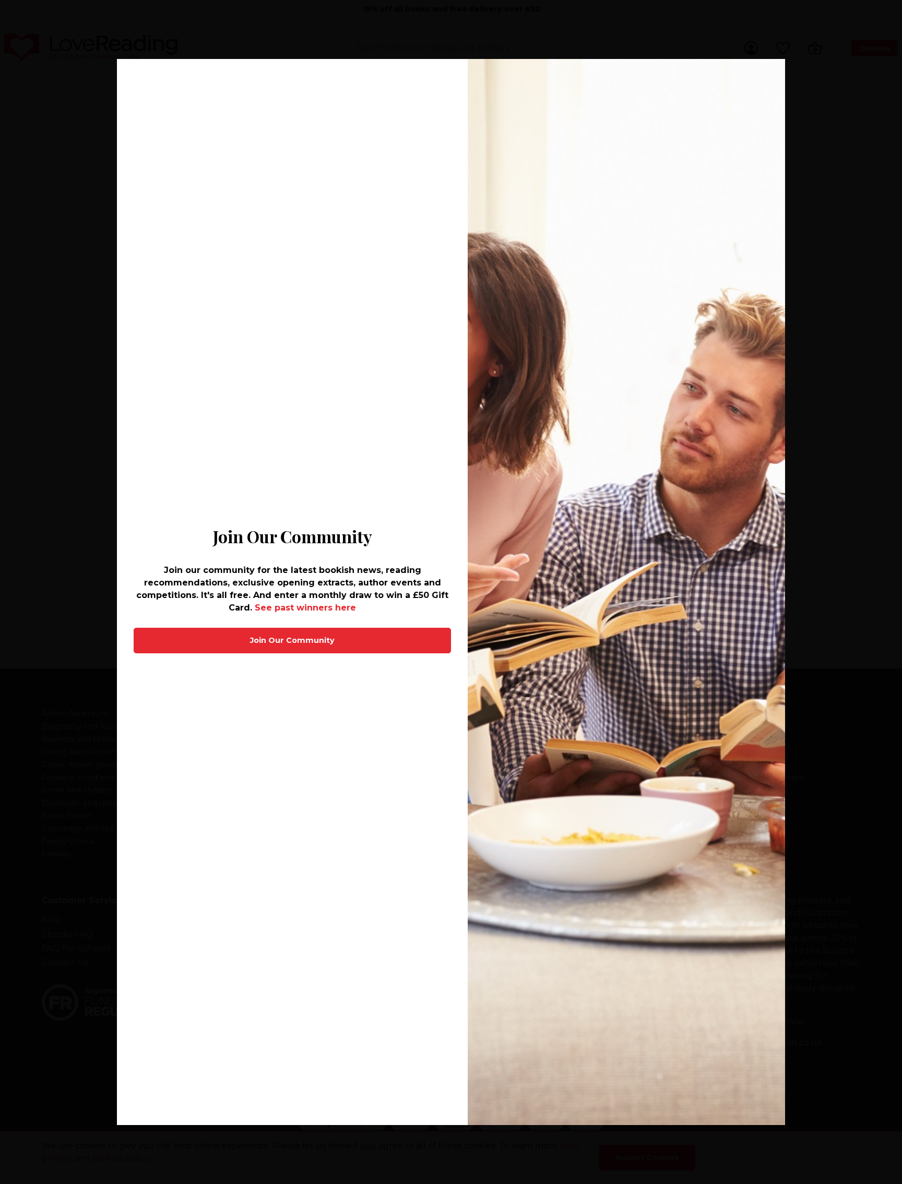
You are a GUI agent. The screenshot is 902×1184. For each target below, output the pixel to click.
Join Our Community (292, 640)
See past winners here (305, 608)
